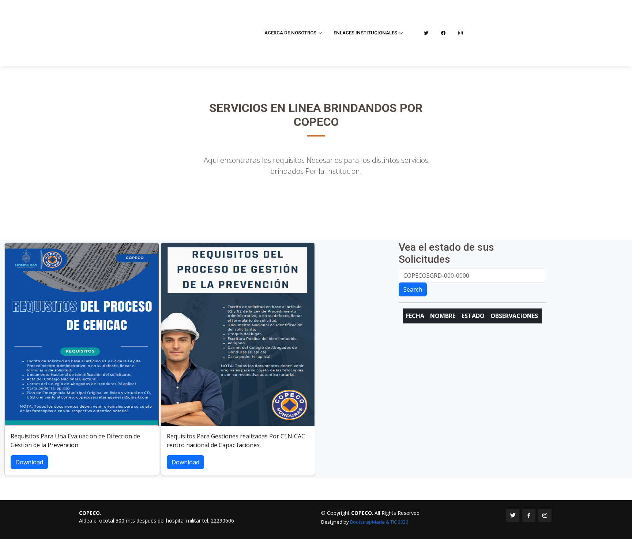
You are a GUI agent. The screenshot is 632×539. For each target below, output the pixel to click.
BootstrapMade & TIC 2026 (379, 522)
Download (29, 462)
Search (412, 289)
